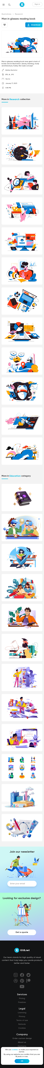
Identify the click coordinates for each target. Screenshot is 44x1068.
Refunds (22, 1024)
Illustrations (6, 14)
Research (19, 14)
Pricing (22, 998)
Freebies (22, 1002)
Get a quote (21, 932)
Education (15, 476)
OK (22, 1061)
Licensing (22, 1013)
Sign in (37, 4)
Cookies (22, 1028)
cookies (15, 1050)
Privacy (22, 1016)
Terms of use (22, 1020)
